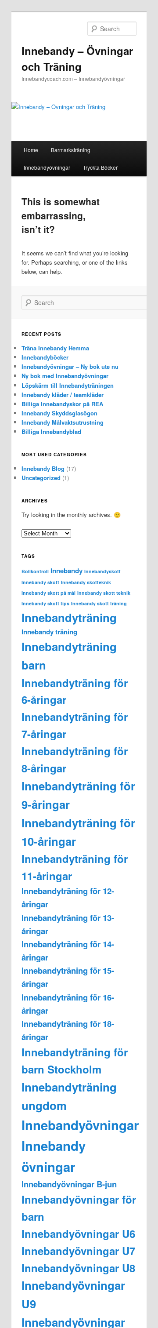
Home (31, 149)
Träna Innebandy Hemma (55, 348)
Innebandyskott (102, 571)
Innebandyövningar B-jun (69, 1184)
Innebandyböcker (45, 357)
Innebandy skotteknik (86, 582)
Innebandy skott (40, 582)
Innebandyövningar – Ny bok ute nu (70, 366)
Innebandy (66, 570)
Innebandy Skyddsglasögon (59, 413)
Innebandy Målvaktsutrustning (63, 422)
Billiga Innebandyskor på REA (62, 404)
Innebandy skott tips (45, 603)
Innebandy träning (49, 632)
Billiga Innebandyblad (51, 431)
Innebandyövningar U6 (78, 1233)
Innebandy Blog (43, 468)
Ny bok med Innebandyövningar (65, 375)
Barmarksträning (70, 149)
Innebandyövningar (47, 167)
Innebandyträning (69, 617)
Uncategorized (41, 477)
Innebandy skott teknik (103, 592)
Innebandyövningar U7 (78, 1250)
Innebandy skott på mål (48, 592)
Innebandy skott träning (99, 603)
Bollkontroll (35, 571)
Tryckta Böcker (100, 167)
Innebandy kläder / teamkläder (63, 394)
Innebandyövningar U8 (78, 1267)
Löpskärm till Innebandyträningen (68, 385)
